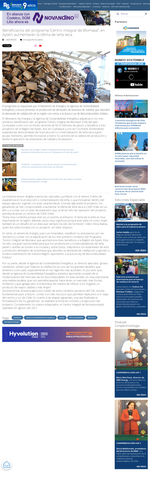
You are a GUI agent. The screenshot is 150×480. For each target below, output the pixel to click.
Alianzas (146, 3)
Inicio (40, 3)
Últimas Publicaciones (120, 6)
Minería (96, 3)
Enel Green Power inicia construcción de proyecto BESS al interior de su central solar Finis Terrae (130, 190)
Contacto (97, 6)
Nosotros (106, 6)
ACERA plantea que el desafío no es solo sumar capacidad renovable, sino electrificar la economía (131, 157)
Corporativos (135, 3)
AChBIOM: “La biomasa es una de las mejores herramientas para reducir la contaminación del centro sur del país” (49, 165)
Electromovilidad (108, 3)
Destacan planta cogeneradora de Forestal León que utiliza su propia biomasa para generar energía (51, 180)
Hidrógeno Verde (50, 3)
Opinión (125, 3)
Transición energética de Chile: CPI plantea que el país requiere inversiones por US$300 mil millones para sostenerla (130, 124)
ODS (118, 3)
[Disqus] (56, 380)
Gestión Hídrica (85, 3)
